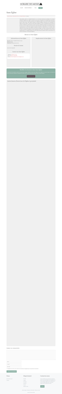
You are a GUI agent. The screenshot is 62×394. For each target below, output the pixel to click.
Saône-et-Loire (25, 386)
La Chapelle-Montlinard (22, 16)
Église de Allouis (31, 227)
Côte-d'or (24, 383)
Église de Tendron (31, 344)
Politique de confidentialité (30, 390)
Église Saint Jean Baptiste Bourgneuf (31, 140)
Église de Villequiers (31, 111)
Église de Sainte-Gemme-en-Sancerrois (31, 169)
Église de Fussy (31, 257)
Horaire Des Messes (28, 7)
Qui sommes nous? (9, 378)
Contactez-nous (31, 76)
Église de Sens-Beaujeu (31, 198)
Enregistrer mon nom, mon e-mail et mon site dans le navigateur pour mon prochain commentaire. (23, 368)
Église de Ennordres (31, 315)
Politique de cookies (37, 390)
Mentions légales (24, 390)
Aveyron (24, 384)
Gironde (24, 378)
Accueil (21, 7)
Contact (40, 7)
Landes (24, 380)
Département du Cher (16, 16)
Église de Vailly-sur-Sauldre (31, 286)
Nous (35, 7)
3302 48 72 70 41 (14, 54)
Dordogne (25, 381)
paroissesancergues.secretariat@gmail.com (17, 56)
